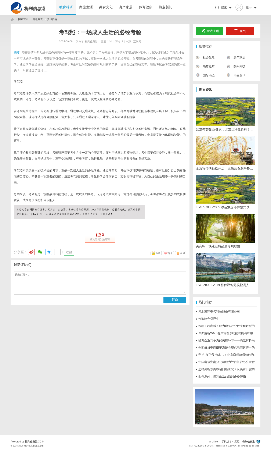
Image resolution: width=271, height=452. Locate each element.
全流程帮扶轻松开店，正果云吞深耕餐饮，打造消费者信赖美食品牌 (225, 168)
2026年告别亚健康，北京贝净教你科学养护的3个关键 (225, 129)
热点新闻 (165, 7)
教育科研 (66, 7)
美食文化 (106, 7)
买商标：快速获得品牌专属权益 (218, 246)
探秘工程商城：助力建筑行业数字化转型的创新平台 (231, 326)
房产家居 (126, 7)
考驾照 (18, 81)
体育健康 (145, 7)
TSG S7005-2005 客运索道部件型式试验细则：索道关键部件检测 (225, 207)
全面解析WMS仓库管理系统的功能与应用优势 (227, 333)
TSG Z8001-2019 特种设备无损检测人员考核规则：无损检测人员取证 (225, 285)
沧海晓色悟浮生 (207, 318)
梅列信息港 (35, 8)
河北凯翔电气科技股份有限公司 (218, 311)
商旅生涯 (86, 7)
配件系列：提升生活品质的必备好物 (221, 376)
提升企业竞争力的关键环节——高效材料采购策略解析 (233, 340)
